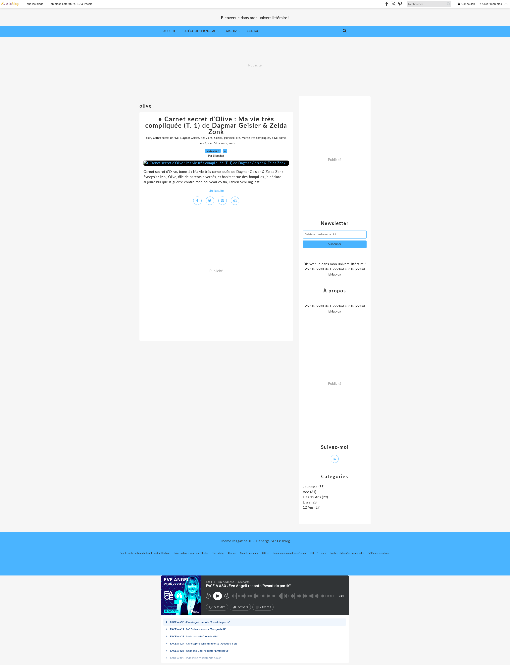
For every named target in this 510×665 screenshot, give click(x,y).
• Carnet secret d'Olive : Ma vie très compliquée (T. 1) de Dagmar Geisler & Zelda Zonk (216, 125)
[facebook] (386, 4)
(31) (309, 492)
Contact (254, 31)
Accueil (169, 31)
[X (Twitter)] (393, 4)
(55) (314, 487)
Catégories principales (200, 31)
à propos (265, 607)
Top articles (218, 553)
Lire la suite (216, 190)
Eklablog (283, 541)
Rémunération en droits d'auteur (290, 553)
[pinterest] (399, 4)
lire (238, 138)
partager (242, 607)
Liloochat (337, 269)
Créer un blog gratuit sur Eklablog (191, 553)
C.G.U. (265, 553)
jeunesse (229, 138)
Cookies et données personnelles (347, 553)
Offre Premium (318, 553)
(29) (315, 497)
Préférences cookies (378, 553)
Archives (233, 31)
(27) (312, 507)
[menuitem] (169, 31)
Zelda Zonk (220, 143)
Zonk (232, 143)
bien (148, 138)
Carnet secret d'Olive (165, 138)
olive (275, 138)
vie (210, 143)
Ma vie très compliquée (256, 138)
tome (282, 138)
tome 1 (202, 143)
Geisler (218, 138)
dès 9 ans (206, 138)
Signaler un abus (249, 553)
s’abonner (219, 607)
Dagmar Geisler (189, 138)
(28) (310, 502)
